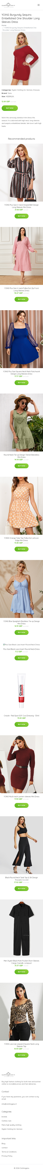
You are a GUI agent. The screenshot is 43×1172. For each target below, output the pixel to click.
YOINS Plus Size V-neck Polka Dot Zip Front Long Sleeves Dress (21, 289)
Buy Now (9, 108)
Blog (3, 1143)
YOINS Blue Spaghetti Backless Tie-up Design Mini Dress (21, 622)
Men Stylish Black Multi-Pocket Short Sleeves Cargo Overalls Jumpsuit (21, 962)
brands (4, 1117)
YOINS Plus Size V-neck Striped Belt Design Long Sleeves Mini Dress (21, 206)
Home (4, 25)
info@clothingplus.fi (9, 1104)
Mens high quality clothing (11, 1125)
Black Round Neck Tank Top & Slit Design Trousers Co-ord (21, 878)
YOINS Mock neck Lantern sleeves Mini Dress (21, 796)
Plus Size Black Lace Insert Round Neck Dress (21, 649)
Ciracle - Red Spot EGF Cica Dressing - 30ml (21, 716)
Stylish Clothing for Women (22, 90)
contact (4, 1148)
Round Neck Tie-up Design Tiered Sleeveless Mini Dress (21, 456)
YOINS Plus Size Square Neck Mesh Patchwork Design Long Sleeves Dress (21, 372)
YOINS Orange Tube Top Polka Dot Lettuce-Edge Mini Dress (21, 539)
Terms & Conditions (9, 1152)
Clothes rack (6, 1121)
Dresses (36, 90)
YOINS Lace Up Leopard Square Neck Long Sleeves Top (21, 1045)
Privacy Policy (7, 1156)
